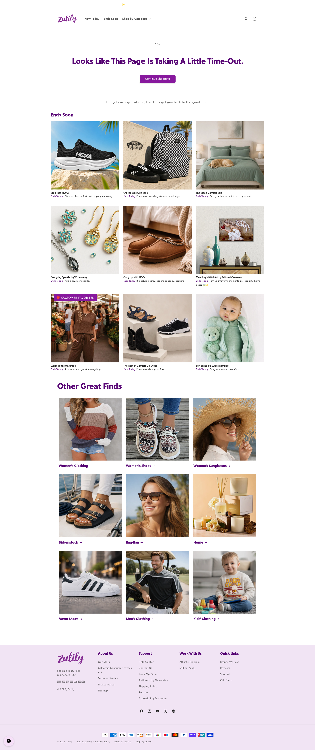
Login (241, 4)
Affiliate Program (190, 661)
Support (145, 653)
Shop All (225, 674)
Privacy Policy (106, 684)
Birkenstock (68, 542)
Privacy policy (102, 741)
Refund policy (84, 741)
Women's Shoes (138, 466)
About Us (105, 653)
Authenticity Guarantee (153, 680)
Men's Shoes (68, 619)
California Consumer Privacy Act (115, 670)
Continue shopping (157, 78)
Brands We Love (229, 661)
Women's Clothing (73, 466)
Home (198, 542)
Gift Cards (226, 680)
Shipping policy (143, 741)
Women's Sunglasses (210, 466)
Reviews (225, 667)
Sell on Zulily (187, 667)
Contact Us (145, 667)
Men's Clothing (138, 619)
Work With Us (191, 653)
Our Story (104, 661)
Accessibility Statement (153, 698)
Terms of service (122, 741)
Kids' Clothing (204, 619)
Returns (143, 692)
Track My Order (148, 674)
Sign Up (252, 4)
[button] (136, 19)
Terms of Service (108, 678)
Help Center (146, 661)
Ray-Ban (132, 542)
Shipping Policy (148, 686)
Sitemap (103, 690)
